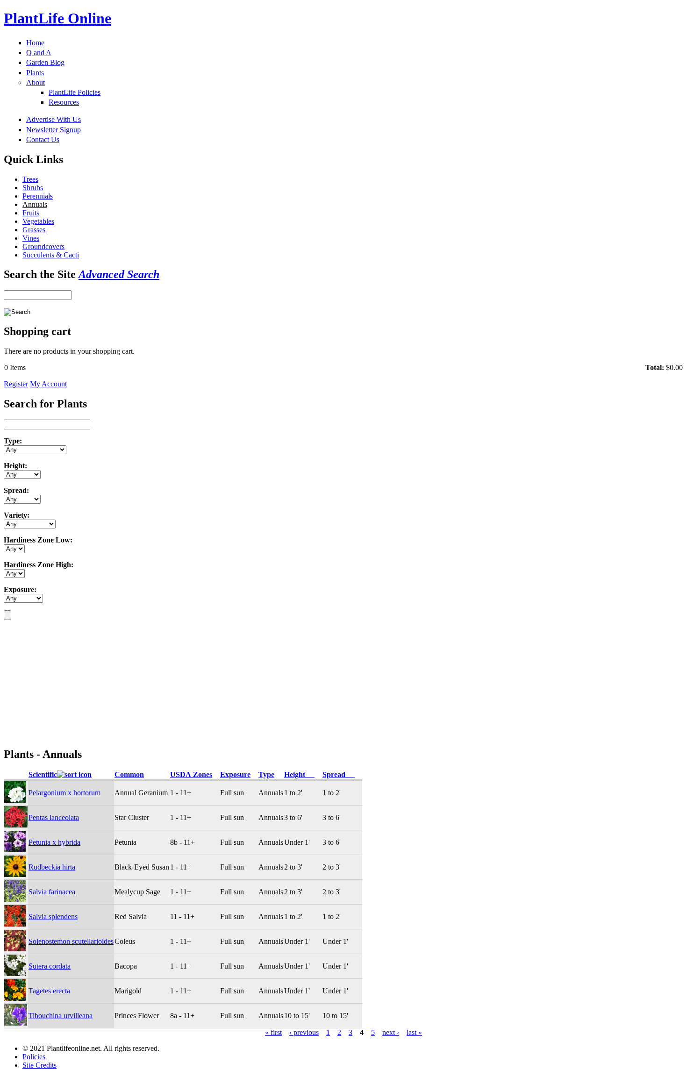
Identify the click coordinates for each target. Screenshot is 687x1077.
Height (299, 774)
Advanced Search (119, 274)
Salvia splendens (53, 916)
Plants (35, 73)
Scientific (43, 774)
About (35, 82)
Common (129, 774)
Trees (30, 179)
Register (16, 384)
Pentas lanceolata (54, 817)
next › (390, 1032)
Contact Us (42, 139)
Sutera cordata (50, 966)
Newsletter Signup (53, 130)
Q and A (38, 53)
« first (273, 1032)
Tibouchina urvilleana (61, 1016)
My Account (48, 384)
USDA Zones (191, 774)
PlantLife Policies (74, 92)
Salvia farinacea (52, 892)
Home (35, 43)
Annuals (34, 204)
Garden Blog (45, 62)
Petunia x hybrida (54, 842)
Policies (33, 1057)
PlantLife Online (57, 18)
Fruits (30, 213)
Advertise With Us (53, 119)
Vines (30, 238)
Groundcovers (43, 246)
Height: (15, 466)
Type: (13, 441)
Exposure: (20, 589)
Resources (64, 102)
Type (266, 774)
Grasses (33, 230)
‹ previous (304, 1032)
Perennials (37, 196)
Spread (338, 774)
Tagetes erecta (49, 991)
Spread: (16, 490)
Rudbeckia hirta (52, 867)
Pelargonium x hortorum (64, 793)
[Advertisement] (62, 678)
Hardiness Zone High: (38, 565)
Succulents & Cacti (50, 255)
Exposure (235, 774)
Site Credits (39, 1065)
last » (414, 1032)
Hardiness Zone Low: (38, 540)
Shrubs (32, 188)
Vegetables (38, 221)
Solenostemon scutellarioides (71, 941)
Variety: (16, 515)
